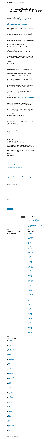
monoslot (9, 388)
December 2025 (30, 233)
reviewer (9, 408)
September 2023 (30, 267)
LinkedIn (8, 162)
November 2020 (30, 303)
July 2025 (29, 239)
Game (9, 372)
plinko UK (9, 401)
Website (8, 203)
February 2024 (30, 261)
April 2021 (29, 298)
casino (9, 356)
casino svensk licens (11, 359)
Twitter (11, 162)
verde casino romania (11, 425)
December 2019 (30, 315)
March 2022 (30, 290)
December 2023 (30, 263)
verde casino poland (11, 424)
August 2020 (30, 307)
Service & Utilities (10, 411)
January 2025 (30, 247)
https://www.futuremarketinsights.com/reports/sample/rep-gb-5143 (17, 24)
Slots (9, 412)
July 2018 (29, 333)
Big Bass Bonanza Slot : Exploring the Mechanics (35, 220)
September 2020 (30, 305)
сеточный (9, 431)
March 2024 (30, 260)
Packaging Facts (10, 397)
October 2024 (30, 251)
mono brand (9, 383)
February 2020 (30, 313)
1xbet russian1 (10, 345)
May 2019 (29, 324)
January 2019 (30, 329)
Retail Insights (10, 405)
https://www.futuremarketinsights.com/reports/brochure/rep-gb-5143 (17, 64)
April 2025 (29, 243)
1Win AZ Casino (10, 340)
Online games (10, 396)
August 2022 (30, 284)
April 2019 (29, 326)
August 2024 (30, 253)
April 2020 (29, 310)
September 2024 (30, 252)
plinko (9, 400)
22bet (9, 346)
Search (23, 216)
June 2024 (29, 256)
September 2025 (30, 237)
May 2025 (29, 242)
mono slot (9, 384)
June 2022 (29, 286)
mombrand (9, 382)
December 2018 (30, 331)
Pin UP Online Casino (11, 398)
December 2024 (30, 248)
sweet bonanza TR (10, 419)
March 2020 (30, 312)
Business (9, 354)
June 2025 (29, 241)
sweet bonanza (10, 417)
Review (9, 406)
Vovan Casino (10, 426)
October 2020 (30, 304)
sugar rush (9, 416)
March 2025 (30, 244)
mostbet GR (9, 391)
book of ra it (9, 350)
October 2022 (30, 281)
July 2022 (29, 285)
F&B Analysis (10, 367)
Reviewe (9, 407)
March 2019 (30, 327)
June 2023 (29, 271)
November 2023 (30, 265)
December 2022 (30, 279)
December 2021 (30, 294)
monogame (9, 387)
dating (9, 364)
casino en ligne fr (10, 358)
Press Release (10, 402)
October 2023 (30, 266)
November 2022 (30, 280)
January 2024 (30, 262)
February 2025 (30, 246)
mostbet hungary (10, 392)
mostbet (9, 389)
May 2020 (29, 309)
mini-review (10, 379)
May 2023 (29, 272)
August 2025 (30, 238)
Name (8, 199)
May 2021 (29, 296)
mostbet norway (10, 393)
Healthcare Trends (10, 373)
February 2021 (30, 300)
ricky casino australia (11, 410)
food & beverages (10, 368)
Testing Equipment (10, 421)
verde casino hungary (11, 422)
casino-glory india (10, 360)
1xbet (9, 341)
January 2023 (30, 277)
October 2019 (30, 318)
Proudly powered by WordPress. (16, 436)
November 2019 (30, 317)
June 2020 (29, 308)
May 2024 (29, 257)
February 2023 (30, 276)
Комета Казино (10, 429)
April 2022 (29, 289)
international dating (11, 377)
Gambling (9, 370)
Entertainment (10, 365)
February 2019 (30, 328)
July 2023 (29, 270)
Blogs (13, 162)
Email (22, 199)
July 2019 (29, 322)
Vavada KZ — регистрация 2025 (32, 221)
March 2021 (30, 299)
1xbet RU (9, 344)
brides (9, 353)
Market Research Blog (11, 2)
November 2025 (30, 234)
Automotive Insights (11, 349)
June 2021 (29, 295)
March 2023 (30, 275)
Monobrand (9, 386)
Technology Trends (10, 420)
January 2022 (30, 293)
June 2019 (29, 323)
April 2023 (29, 274)
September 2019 (30, 319)
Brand (9, 351)
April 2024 (29, 258)
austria (9, 348)
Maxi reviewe (10, 378)
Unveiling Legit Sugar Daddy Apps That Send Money (35, 219)
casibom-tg (9, 355)
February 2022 (30, 291)
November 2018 (30, 332)
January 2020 (30, 314)
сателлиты (9, 430)
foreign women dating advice (12, 369)
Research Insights (10, 403)
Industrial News (10, 374)
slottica (9, 415)
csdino (9, 363)
